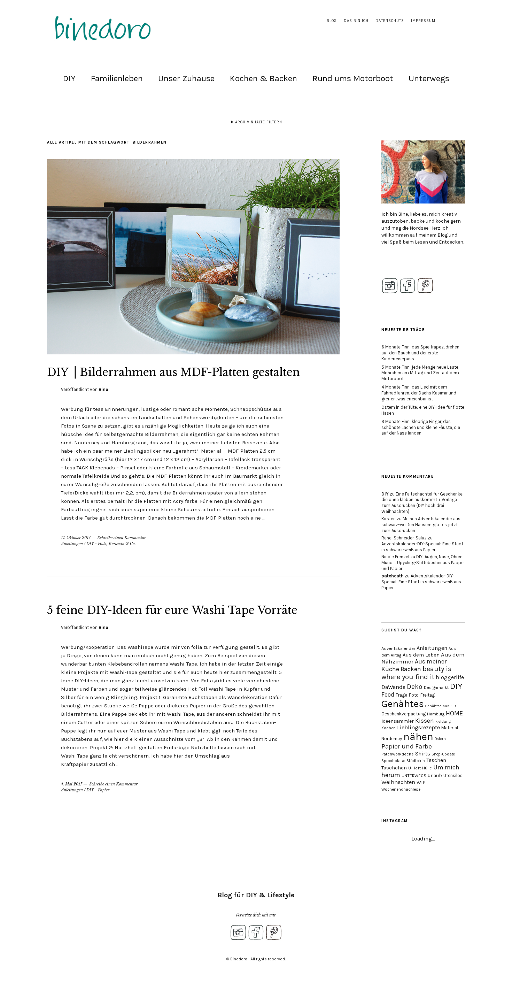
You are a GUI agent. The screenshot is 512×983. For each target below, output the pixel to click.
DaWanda (393, 687)
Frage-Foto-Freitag (415, 695)
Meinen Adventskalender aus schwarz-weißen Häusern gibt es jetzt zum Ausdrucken (420, 524)
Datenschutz (389, 20)
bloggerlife (450, 677)
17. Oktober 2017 (76, 537)
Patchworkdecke (397, 754)
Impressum (423, 20)
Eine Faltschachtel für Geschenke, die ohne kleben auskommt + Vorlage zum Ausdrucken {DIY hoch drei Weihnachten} (422, 502)
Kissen (424, 720)
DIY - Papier (97, 790)
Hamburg (435, 714)
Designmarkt (436, 687)
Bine (103, 389)
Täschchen (394, 768)
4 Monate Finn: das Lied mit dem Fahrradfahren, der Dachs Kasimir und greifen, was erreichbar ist (418, 392)
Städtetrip (415, 761)
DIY (69, 78)
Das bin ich (356, 20)
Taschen (436, 760)
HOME (454, 713)
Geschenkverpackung (403, 713)
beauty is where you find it (416, 673)
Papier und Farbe (406, 746)
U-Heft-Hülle (420, 768)
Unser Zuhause (186, 78)
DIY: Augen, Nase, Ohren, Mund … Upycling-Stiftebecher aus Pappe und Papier (422, 562)
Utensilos (453, 775)
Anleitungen (72, 543)
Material (449, 727)
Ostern (440, 739)
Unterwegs (429, 78)
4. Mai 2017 (71, 784)
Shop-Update (443, 754)
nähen (418, 737)
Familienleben (117, 78)
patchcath (392, 575)
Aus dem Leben (421, 655)
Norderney (391, 738)
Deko (414, 687)
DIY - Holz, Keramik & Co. (111, 543)
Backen (411, 669)
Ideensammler (397, 721)
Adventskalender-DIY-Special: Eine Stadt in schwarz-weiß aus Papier (422, 546)
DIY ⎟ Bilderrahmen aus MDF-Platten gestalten (173, 372)
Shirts (422, 753)
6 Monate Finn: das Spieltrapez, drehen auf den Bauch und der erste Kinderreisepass (420, 352)
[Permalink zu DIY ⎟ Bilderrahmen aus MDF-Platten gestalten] (193, 352)
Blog (332, 20)
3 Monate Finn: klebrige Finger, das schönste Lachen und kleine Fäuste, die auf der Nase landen (420, 427)
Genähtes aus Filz (441, 706)
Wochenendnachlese (400, 789)
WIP (421, 782)
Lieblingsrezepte (418, 727)
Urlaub (435, 775)
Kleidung (443, 721)
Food (387, 694)
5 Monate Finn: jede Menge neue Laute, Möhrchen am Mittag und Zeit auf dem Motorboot (420, 373)
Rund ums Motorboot (352, 78)
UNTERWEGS (414, 775)
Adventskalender (398, 648)
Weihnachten (398, 782)
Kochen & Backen (263, 78)
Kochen (388, 727)
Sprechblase (393, 760)
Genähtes (402, 703)
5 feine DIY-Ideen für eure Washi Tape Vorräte (172, 610)
